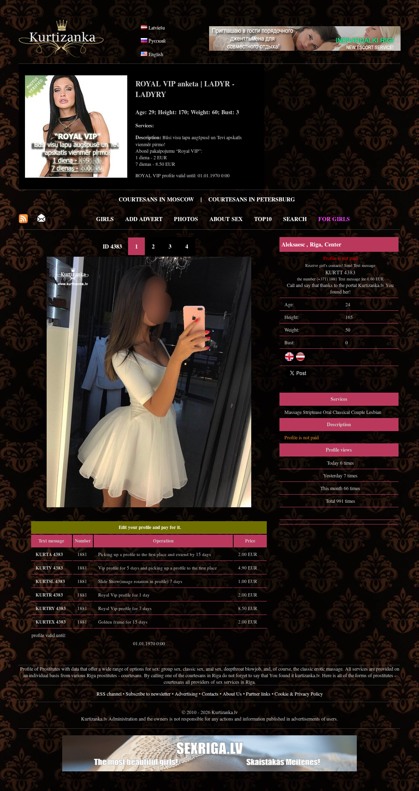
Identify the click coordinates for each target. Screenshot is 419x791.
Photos (186, 219)
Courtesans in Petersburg (251, 199)
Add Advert (143, 219)
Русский (157, 40)
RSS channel (109, 693)
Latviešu (157, 27)
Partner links (258, 693)
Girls (105, 219)
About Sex (226, 219)
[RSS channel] (23, 221)
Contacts (210, 693)
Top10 (263, 219)
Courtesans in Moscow (156, 199)
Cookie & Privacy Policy (299, 693)
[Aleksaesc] (149, 505)
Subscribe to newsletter (148, 693)
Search (295, 219)
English (156, 54)
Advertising (186, 693)
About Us (232, 693)
